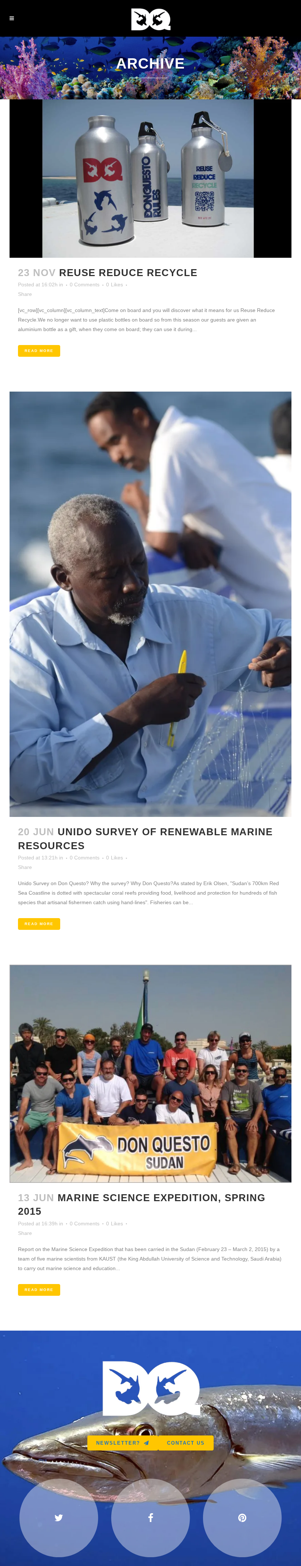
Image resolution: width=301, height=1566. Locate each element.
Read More (39, 351)
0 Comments (84, 284)
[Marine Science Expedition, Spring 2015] (150, 1074)
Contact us (186, 1443)
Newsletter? (118, 1443)
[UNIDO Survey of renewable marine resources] (150, 604)
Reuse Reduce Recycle (128, 272)
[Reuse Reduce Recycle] (150, 178)
